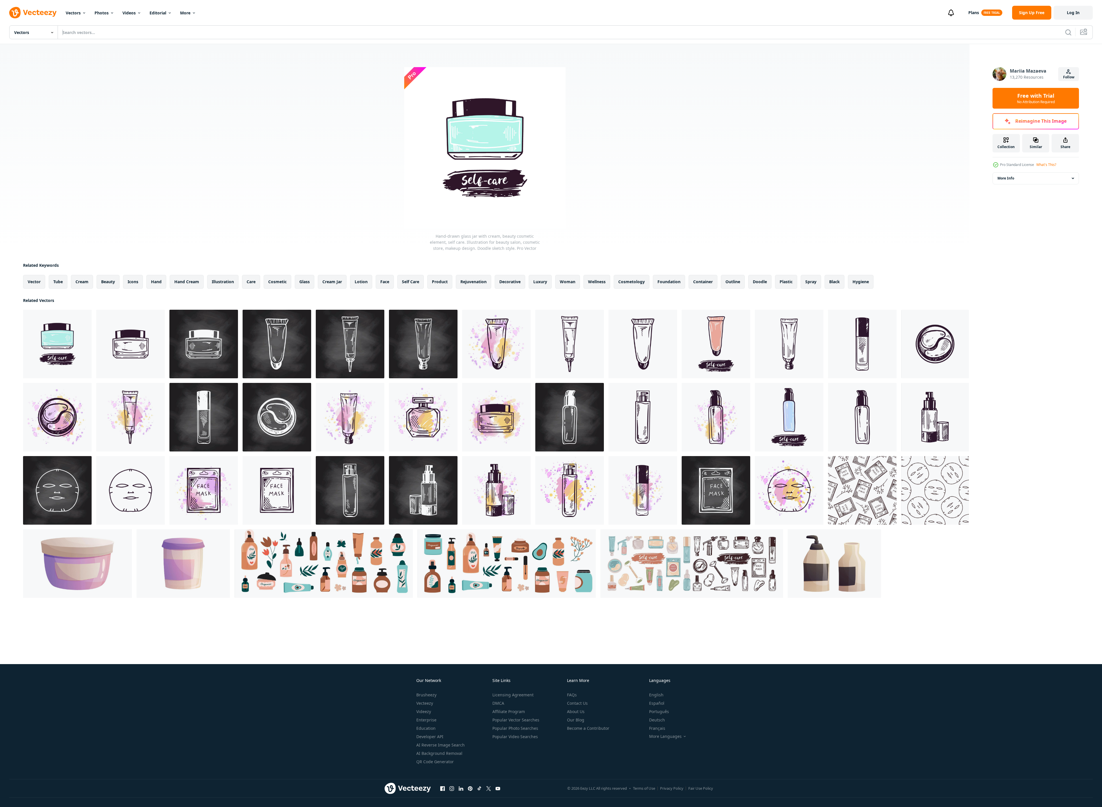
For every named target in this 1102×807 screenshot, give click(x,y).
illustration (223, 281)
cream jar (332, 281)
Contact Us (577, 703)
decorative (510, 281)
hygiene (861, 281)
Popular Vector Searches (515, 720)
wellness (597, 281)
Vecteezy (424, 703)
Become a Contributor (588, 728)
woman (567, 281)
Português (659, 711)
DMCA (498, 703)
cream (81, 281)
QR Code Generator (435, 761)
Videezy (423, 711)
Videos (129, 13)
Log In (1073, 12)
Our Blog (575, 720)
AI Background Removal (439, 753)
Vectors (73, 13)
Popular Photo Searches (515, 728)
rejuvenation (473, 281)
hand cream (186, 281)
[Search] (1068, 32)
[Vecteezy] (32, 12)
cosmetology (631, 281)
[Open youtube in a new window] (498, 788)
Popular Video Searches (515, 736)
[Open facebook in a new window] (442, 788)
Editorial (158, 13)
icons (133, 281)
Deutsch (657, 720)
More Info (1005, 178)
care (251, 281)
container (703, 281)
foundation (669, 281)
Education (426, 728)
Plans (973, 12)
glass (304, 281)
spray (810, 281)
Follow (1068, 77)
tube (58, 281)
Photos (101, 13)
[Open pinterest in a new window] (470, 788)
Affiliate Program (508, 711)
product (440, 281)
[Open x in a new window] (488, 788)
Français (657, 728)
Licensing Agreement (513, 695)
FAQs (572, 695)
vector (34, 281)
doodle (760, 281)
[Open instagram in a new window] (451, 788)
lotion (361, 281)
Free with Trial (1036, 98)
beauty (108, 281)
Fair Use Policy (700, 788)
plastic (786, 281)
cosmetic (277, 281)
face (384, 281)
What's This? (1046, 164)
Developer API (429, 736)
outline (732, 281)
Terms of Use (644, 788)
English (656, 695)
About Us (576, 711)
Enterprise (426, 720)
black (834, 281)
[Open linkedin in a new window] (461, 788)
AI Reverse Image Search (440, 745)
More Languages (665, 736)
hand (156, 281)
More (185, 13)
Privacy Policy (671, 788)
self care (410, 281)
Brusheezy (426, 695)
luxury (540, 281)
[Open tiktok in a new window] (479, 788)
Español (656, 703)
